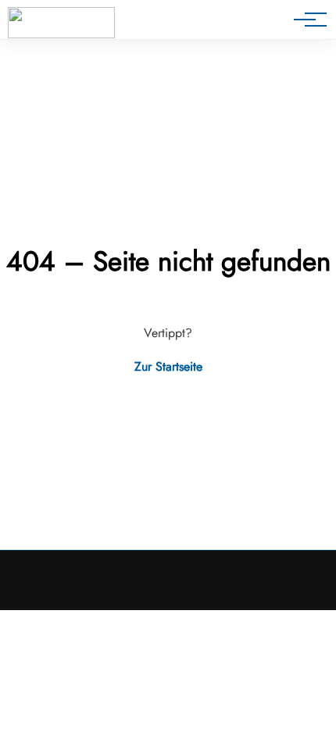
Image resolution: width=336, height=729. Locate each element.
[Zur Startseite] (61, 22)
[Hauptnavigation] (305, 20)
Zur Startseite (168, 366)
